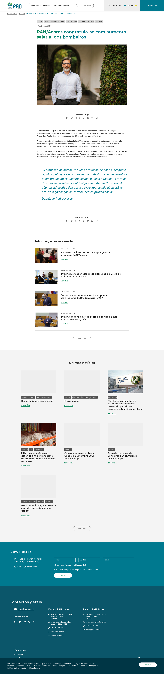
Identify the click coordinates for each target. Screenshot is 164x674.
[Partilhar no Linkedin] (84, 118)
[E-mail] (118, 560)
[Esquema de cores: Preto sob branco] (129, 5)
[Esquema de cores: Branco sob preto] (132, 5)
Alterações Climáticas (80, 397)
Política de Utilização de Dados (78, 565)
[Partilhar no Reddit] (88, 118)
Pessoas (99, 21)
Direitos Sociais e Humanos (54, 21)
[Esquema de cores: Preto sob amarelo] (136, 5)
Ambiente (93, 397)
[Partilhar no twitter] (71, 118)
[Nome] (66, 560)
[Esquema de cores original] (125, 5)
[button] (152, 5)
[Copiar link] (96, 118)
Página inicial (12, 13)
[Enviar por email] (92, 118)
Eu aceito (147, 665)
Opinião (31, 397)
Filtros (89, 5)
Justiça (69, 21)
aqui (38, 668)
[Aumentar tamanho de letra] (120, 5)
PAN (75, 21)
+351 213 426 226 (57, 628)
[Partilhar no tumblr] (80, 118)
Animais (25, 449)
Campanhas (112, 397)
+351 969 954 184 (57, 631)
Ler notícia (25, 405)
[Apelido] (91, 560)
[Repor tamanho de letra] (116, 5)
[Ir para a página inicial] (14, 5)
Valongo (68, 449)
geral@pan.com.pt (26, 609)
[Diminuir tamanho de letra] (114, 5)
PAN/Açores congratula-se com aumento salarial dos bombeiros (51, 13)
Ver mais (64, 259)
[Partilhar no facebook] (67, 118)
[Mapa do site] (109, 5)
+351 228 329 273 (92, 626)
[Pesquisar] (76, 5)
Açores (40, 21)
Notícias (22, 13)
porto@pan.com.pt (93, 629)
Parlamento (39, 449)
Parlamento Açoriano (86, 21)
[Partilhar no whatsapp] (76, 118)
